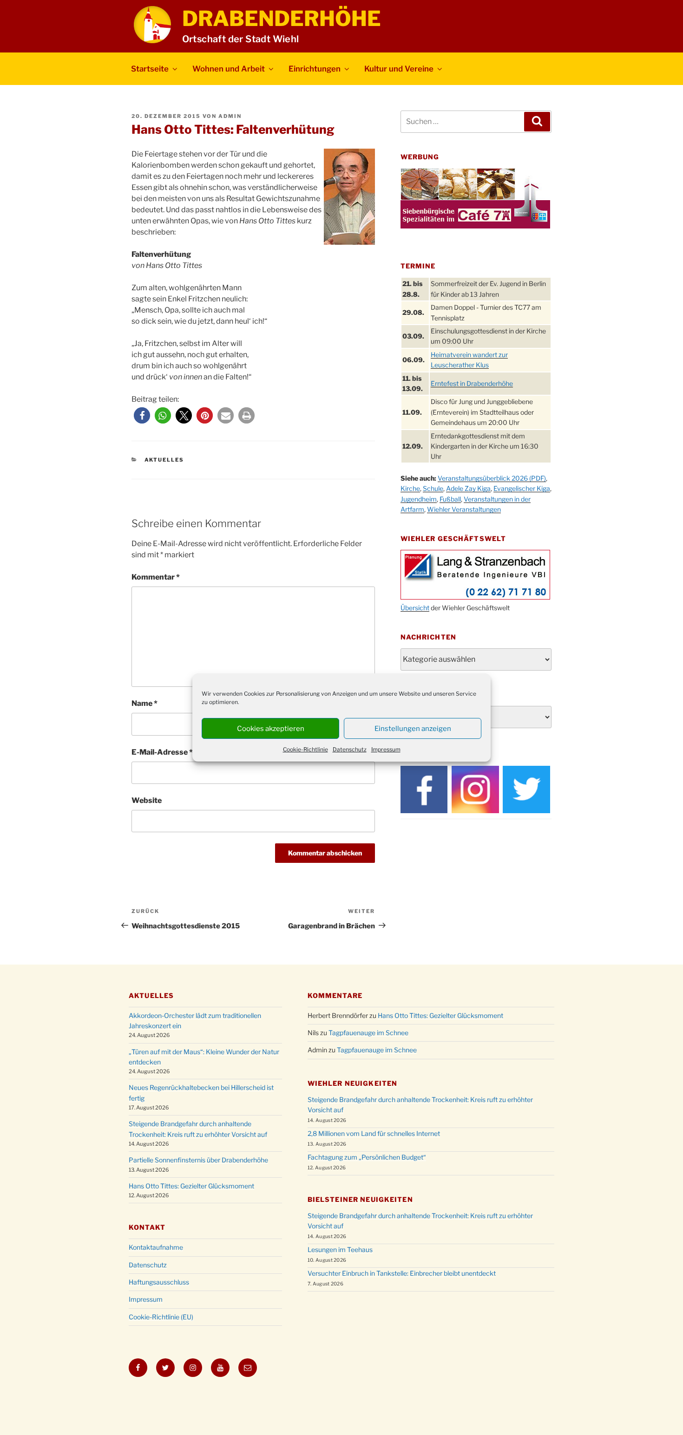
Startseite (150, 68)
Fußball (450, 499)
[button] (142, 415)
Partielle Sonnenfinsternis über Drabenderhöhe (198, 1160)
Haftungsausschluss (159, 1282)
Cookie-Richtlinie (305, 749)
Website (146, 800)
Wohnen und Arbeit (228, 68)
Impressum (386, 749)
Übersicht (415, 608)
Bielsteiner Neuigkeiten (360, 1199)
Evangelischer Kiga (521, 488)
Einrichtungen (315, 68)
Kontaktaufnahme (156, 1247)
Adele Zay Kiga (468, 488)
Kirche (410, 488)
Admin (230, 116)
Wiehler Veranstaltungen (464, 509)
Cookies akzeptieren (270, 728)
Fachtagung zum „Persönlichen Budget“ (367, 1157)
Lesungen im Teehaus (340, 1249)
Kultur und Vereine (398, 68)
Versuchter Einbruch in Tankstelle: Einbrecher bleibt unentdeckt (402, 1273)
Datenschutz (350, 749)
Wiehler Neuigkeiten (352, 1083)
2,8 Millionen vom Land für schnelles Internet (374, 1133)
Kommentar (155, 577)
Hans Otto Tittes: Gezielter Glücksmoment (191, 1186)
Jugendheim (419, 499)
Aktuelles (164, 460)
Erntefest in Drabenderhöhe (472, 383)
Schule (433, 488)
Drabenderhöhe (281, 18)
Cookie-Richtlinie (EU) (161, 1317)
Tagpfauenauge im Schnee (368, 1033)
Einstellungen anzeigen (412, 728)
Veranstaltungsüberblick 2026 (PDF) (492, 478)
